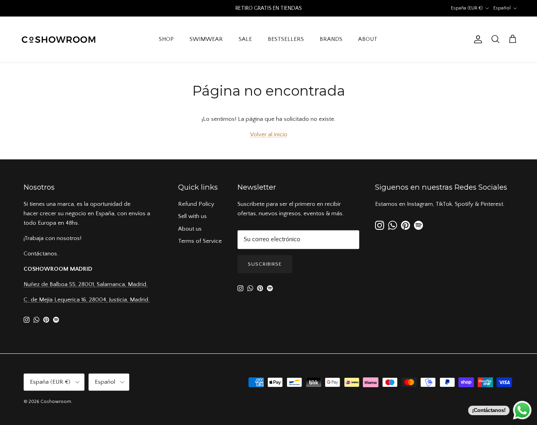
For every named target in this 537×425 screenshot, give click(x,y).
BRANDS (331, 39)
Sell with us (192, 216)
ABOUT (367, 39)
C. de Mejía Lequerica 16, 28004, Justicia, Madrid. (87, 299)
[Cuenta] (476, 39)
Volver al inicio (268, 134)
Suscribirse (265, 264)
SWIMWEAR (206, 39)
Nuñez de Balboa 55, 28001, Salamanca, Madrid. (86, 284)
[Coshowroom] (59, 39)
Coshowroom (55, 401)
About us (190, 228)
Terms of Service (200, 241)
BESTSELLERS (286, 39)
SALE (245, 39)
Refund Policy (196, 204)
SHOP (166, 39)
